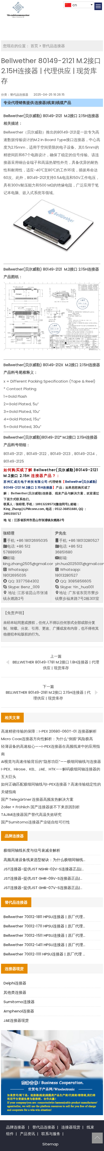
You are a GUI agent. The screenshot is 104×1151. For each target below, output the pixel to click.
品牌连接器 (15, 1127)
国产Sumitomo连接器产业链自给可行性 (35, 822)
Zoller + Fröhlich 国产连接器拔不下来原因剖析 (40, 807)
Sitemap (50, 1144)
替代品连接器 (53, 45)
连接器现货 (70, 1127)
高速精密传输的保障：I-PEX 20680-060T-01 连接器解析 (49, 731)
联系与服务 (50, 1133)
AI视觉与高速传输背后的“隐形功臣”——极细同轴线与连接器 (51, 761)
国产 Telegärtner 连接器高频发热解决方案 (37, 799)
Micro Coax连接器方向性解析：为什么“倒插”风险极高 (47, 738)
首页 (34, 45)
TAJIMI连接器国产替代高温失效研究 (31, 814)
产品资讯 (27, 1133)
